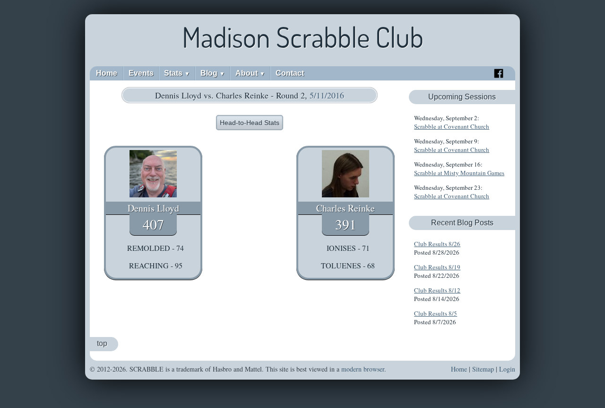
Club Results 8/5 (435, 313)
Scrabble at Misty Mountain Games (459, 173)
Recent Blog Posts (462, 223)
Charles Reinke (345, 208)
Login (507, 368)
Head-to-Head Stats (249, 122)
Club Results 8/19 (437, 267)
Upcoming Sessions (462, 97)
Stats (177, 73)
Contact (290, 73)
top (102, 343)
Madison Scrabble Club (303, 37)
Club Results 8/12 (437, 290)
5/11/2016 (327, 95)
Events (141, 73)
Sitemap (483, 368)
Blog (212, 73)
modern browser (362, 368)
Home (106, 73)
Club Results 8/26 (437, 243)
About (250, 73)
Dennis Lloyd (153, 208)
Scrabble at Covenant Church (451, 126)
